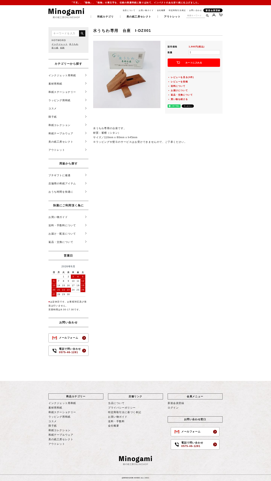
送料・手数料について (62, 225)
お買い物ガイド (146, 10)
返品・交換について (60, 242)
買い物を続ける (179, 99)
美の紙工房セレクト (139, 16)
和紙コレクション (59, 125)
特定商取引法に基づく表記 (124, 412)
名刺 (62, 48)
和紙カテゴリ (105, 16)
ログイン (173, 407)
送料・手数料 (116, 421)
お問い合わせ (195, 10)
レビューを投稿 (179, 81)
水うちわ (73, 44)
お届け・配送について (62, 233)
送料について (178, 86)
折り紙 (55, 48)
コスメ (52, 108)
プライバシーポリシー (122, 407)
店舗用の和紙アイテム (62, 183)
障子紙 (52, 116)
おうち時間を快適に (60, 191)
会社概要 (161, 10)
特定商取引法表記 (177, 10)
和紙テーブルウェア (60, 133)
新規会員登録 (213, 10)
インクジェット (60, 44)
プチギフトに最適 (59, 175)
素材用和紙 (55, 83)
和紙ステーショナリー (62, 92)
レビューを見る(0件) (182, 77)
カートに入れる (193, 62)
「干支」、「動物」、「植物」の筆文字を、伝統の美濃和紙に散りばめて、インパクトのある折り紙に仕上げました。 (135, 2)
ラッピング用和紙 (59, 100)
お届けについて (179, 90)
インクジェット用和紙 (62, 75)
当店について (129, 10)
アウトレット (172, 16)
